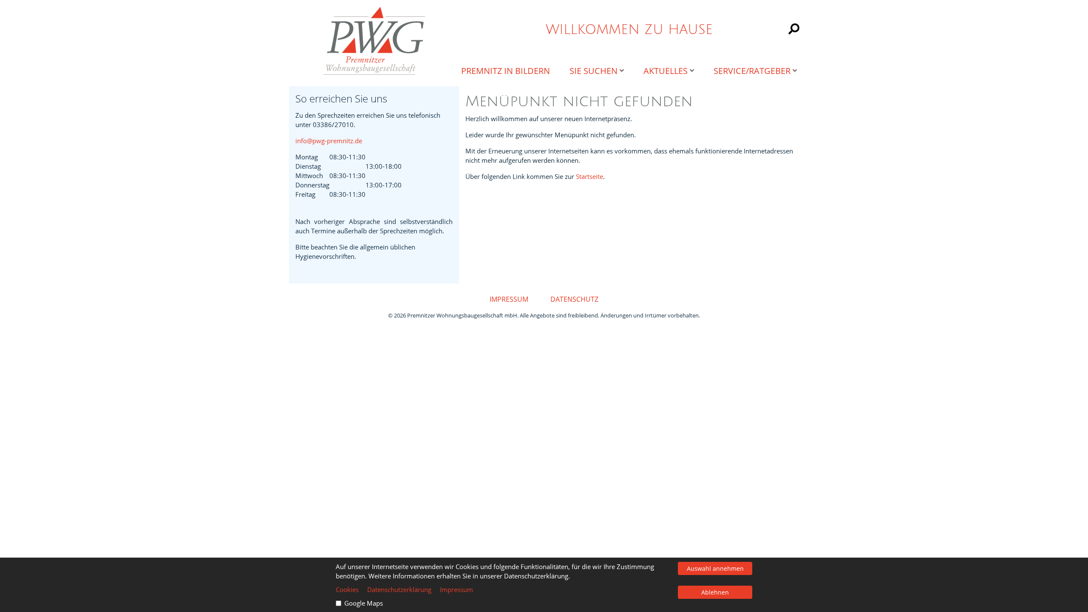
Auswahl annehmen (715, 568)
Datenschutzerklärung (399, 589)
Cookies (347, 589)
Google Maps (363, 603)
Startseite (589, 176)
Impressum (509, 299)
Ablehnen (715, 592)
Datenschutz (574, 299)
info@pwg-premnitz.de (328, 140)
